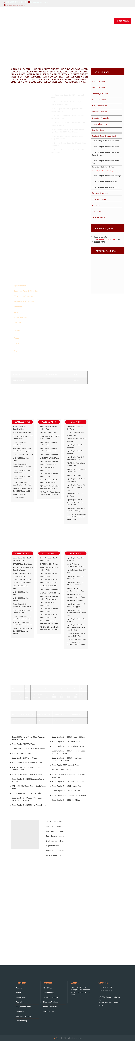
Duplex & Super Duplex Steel (104, 136)
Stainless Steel (98, 130)
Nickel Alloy (47, 988)
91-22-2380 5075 (106, 987)
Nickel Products (98, 81)
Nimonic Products (99, 124)
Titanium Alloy (48, 993)
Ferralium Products (100, 199)
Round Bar (20, 1002)
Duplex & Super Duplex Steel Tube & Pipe (106, 162)
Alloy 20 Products (99, 106)
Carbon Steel (97, 211)
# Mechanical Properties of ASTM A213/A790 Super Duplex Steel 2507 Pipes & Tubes (67, 130)
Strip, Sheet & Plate (23, 1007)
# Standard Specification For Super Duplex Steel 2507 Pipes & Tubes (66, 103)
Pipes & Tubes (21, 997)
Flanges (19, 988)
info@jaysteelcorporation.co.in (103, 239)
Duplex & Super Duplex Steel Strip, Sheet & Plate (105, 153)
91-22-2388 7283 (106, 991)
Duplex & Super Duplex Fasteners (105, 187)
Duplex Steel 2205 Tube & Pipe (103, 167)
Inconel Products (99, 100)
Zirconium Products (100, 118)
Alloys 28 (95, 205)
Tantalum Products (100, 193)
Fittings (19, 993)
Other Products (98, 217)
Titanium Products (99, 112)
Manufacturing (21, 1021)
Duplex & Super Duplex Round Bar (105, 147)
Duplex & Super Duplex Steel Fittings (106, 176)
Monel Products (98, 87)
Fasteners (20, 1011)
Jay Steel (56, 1038)
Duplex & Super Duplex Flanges (104, 181)
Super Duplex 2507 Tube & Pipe (103, 171)
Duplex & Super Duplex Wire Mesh (105, 141)
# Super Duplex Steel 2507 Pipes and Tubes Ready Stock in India (67, 137)
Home (52, 46)
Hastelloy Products (100, 93)
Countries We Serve (23, 1016)
